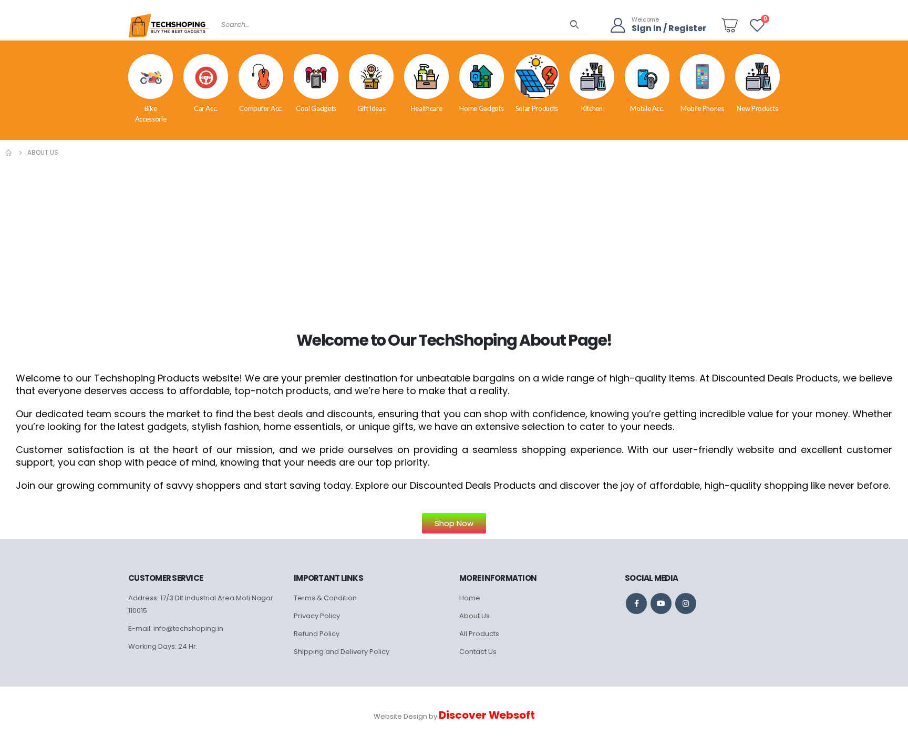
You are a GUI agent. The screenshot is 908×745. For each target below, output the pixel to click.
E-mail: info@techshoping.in (175, 628)
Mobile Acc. (647, 108)
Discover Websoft (487, 715)
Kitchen (592, 108)
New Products (757, 108)
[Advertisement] (454, 237)
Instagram (685, 603)
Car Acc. (206, 108)
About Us (474, 616)
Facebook (636, 603)
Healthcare (426, 108)
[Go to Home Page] (9, 152)
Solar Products (536, 108)
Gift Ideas (371, 108)
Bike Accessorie (151, 113)
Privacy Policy (317, 616)
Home (469, 598)
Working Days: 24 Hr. (163, 646)
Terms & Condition (325, 598)
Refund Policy (316, 634)
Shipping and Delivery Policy (341, 652)
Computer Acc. (260, 108)
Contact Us (478, 652)
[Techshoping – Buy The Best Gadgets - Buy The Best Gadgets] (169, 29)
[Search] (575, 25)
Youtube (661, 603)
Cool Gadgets (316, 108)
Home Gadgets (481, 108)
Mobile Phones (702, 108)
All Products (479, 634)
